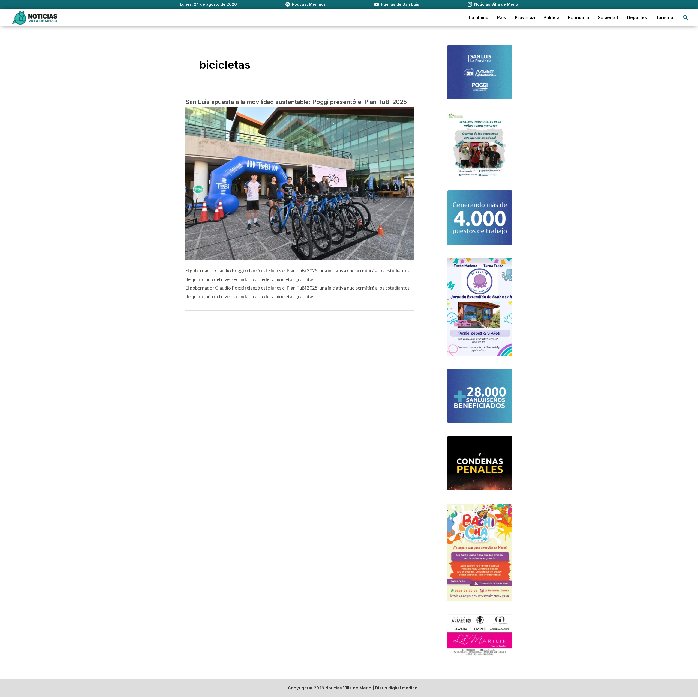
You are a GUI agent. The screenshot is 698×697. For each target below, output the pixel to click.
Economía (578, 17)
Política (551, 17)
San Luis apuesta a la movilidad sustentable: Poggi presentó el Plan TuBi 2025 (296, 101)
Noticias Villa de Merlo (496, 4)
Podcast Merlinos (309, 4)
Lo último (478, 17)
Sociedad (608, 17)
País (501, 17)
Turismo (664, 17)
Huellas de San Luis (400, 4)
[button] (685, 17)
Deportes (637, 17)
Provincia (525, 17)
